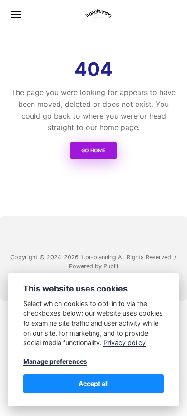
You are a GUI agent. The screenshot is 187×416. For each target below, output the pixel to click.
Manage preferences (55, 361)
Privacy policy (124, 342)
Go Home (93, 150)
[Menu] (16, 14)
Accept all (94, 383)
